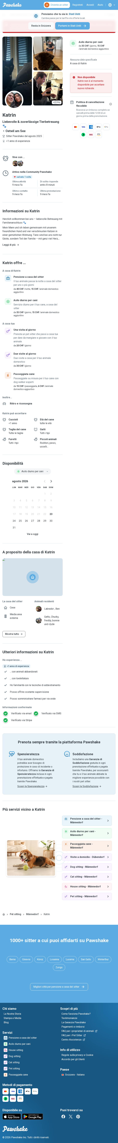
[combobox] (32, 471)
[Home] (3, 914)
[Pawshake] (12, 5)
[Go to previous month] (45, 481)
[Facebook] (63, 1116)
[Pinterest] (78, 1116)
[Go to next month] (51, 481)
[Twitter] (71, 1116)
